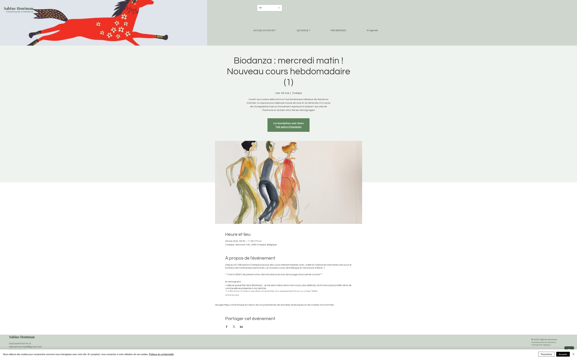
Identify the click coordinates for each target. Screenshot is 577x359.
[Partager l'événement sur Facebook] (226, 326)
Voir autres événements (288, 126)
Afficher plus (232, 295)
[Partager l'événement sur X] (234, 326)
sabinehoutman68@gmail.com (25, 347)
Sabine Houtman (22, 337)
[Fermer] (573, 354)
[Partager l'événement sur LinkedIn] (241, 326)
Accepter (563, 354)
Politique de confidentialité (161, 354)
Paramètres (546, 354)
